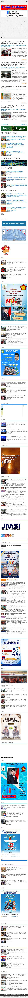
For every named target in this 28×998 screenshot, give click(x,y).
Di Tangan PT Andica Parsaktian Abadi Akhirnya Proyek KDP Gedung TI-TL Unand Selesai (16, 598)
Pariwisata (3, 68)
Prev (0, 500)
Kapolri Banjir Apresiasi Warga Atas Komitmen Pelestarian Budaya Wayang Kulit (15, 958)
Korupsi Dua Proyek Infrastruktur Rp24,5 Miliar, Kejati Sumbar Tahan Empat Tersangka (16, 397)
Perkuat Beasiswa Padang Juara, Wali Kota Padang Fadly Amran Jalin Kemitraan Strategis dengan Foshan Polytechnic (16, 982)
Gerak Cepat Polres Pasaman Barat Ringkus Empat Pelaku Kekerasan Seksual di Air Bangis (16, 202)
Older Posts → (24, 124)
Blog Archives (14, 579)
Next (27, 500)
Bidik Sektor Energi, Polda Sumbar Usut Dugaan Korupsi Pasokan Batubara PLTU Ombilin (16, 384)
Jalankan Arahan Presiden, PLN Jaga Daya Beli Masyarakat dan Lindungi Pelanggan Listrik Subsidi (16, 822)
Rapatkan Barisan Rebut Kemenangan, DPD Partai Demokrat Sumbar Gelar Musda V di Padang (16, 431)
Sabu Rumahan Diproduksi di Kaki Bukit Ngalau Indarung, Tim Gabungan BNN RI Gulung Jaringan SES (16, 390)
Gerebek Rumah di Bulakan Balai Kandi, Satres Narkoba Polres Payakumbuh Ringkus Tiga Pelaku (16, 209)
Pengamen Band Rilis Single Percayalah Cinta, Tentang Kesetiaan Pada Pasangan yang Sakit (16, 934)
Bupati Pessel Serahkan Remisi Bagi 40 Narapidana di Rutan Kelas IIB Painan (13, 42)
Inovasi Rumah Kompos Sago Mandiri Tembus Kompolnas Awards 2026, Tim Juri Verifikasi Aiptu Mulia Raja (16, 195)
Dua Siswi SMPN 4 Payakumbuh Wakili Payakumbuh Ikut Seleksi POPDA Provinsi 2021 (16, 882)
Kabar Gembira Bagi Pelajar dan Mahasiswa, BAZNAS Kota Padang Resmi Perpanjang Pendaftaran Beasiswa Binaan (16, 988)
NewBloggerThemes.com (21, 996)
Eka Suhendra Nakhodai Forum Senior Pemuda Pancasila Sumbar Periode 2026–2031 (16, 621)
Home (14, 124)
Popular (3, 579)
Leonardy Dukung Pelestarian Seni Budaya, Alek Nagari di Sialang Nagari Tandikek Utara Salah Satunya (15, 964)
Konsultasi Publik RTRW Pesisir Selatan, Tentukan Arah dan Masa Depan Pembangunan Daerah (16, 629)
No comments (7, 46)
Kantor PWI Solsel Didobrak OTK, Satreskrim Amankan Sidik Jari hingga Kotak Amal (15, 153)
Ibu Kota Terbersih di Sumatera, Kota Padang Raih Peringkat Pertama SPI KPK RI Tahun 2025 (16, 262)
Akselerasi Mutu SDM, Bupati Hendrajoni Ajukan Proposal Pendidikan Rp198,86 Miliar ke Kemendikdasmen (16, 976)
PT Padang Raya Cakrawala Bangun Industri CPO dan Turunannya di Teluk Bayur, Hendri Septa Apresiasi (16, 511)
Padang (23, 67)
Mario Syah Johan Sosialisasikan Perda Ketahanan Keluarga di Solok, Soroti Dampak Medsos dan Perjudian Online (16, 138)
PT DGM (23, 994)
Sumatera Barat (8, 68)
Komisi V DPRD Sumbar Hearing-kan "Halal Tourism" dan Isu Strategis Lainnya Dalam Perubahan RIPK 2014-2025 (14, 64)
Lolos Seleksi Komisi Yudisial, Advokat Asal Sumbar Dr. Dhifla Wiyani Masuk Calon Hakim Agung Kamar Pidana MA (15, 583)
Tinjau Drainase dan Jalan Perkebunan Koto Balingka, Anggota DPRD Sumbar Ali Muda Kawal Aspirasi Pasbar (16, 328)
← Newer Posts (4, 124)
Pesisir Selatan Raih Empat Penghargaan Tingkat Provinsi (13, 87)
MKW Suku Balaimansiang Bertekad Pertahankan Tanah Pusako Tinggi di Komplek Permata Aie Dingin (16, 481)
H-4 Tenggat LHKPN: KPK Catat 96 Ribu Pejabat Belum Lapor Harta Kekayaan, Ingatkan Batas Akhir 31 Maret (16, 269)
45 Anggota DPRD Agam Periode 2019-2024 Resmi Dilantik (12, 106)
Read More (24, 59)
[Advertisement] (14, 27)
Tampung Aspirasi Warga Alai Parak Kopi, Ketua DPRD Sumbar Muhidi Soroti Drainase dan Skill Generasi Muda (16, 341)
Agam (17, 109)
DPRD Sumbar (19, 67)
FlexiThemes (8, 996)
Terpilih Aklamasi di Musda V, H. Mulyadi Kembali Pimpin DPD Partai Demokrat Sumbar (16, 424)
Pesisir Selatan (19, 45)
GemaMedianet (13, 994)
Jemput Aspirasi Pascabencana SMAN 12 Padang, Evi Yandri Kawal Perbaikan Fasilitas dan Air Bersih (16, 335)
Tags (8, 579)
